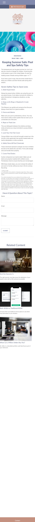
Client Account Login (18, 6)
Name (3, 196)
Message (4, 216)
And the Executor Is (7, 274)
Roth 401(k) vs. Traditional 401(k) (11, 308)
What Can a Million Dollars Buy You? (12, 342)
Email (3, 206)
